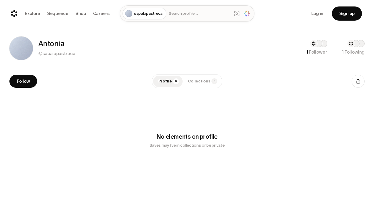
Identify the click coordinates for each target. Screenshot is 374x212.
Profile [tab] (167, 81)
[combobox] (199, 13)
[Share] (358, 81)
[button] (21, 48)
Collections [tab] (202, 81)
